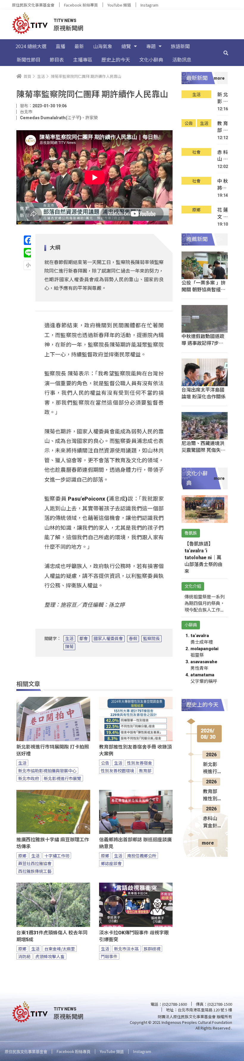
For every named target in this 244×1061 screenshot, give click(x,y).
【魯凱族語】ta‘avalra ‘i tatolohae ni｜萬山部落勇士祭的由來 (203, 557)
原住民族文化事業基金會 (33, 5)
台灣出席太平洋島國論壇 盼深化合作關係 (204, 393)
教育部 (145, 771)
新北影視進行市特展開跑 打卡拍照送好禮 (52, 750)
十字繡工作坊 (56, 856)
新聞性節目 (28, 59)
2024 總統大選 (30, 46)
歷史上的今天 (115, 59)
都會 (83, 638)
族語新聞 (180, 46)
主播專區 (82, 59)
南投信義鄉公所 (141, 856)
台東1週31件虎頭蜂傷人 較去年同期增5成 (51, 936)
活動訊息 (181, 59)
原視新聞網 (68, 27)
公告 (105, 763)
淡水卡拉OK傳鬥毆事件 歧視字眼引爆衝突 (134, 936)
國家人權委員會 (108, 638)
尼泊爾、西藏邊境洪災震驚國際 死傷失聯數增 (204, 449)
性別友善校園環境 (117, 771)
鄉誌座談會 (111, 863)
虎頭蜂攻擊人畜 (50, 956)
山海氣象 (102, 46)
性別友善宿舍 (139, 763)
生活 (69, 638)
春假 (133, 638)
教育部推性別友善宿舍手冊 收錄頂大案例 (135, 750)
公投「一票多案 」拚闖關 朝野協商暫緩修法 (204, 289)
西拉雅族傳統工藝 (34, 871)
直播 (60, 46)
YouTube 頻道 (119, 5)
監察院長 (151, 638)
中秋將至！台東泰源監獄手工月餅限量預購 (222, 184)
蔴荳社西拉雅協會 (34, 863)
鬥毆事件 (109, 956)
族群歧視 (152, 949)
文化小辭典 (151, 59)
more (208, 843)
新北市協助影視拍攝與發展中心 (47, 771)
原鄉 (22, 856)
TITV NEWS (65, 20)
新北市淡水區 (126, 949)
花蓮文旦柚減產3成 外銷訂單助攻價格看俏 (222, 213)
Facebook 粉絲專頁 (81, 5)
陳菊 (69, 646)
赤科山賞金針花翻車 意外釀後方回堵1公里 (222, 156)
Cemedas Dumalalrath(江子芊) (50, 117)
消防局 (24, 956)
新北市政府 (28, 778)
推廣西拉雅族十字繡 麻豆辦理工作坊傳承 (52, 843)
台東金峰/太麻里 (59, 949)
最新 (79, 46)
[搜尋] (226, 52)
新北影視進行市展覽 (62, 778)
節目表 (57, 59)
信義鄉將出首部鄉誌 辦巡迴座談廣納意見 (135, 843)
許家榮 (91, 117)
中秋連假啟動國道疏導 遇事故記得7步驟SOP (203, 342)
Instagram (149, 5)
